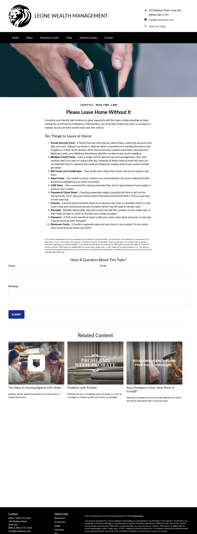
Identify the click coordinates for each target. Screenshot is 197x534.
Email (103, 265)
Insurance (59, 529)
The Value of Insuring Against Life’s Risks (34, 387)
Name (11, 265)
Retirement (59, 518)
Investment (59, 521)
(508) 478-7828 (23, 518)
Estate (57, 525)
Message (13, 286)
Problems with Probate (82, 387)
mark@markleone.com (19, 530)
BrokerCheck (138, 516)
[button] (15, 37)
